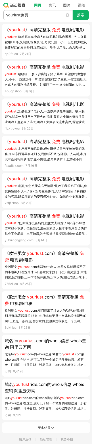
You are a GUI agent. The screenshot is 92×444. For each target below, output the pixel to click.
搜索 (80, 15)
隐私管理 (46, 439)
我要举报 (67, 439)
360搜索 (15, 5)
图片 (66, 5)
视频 (81, 5)
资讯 (52, 5)
